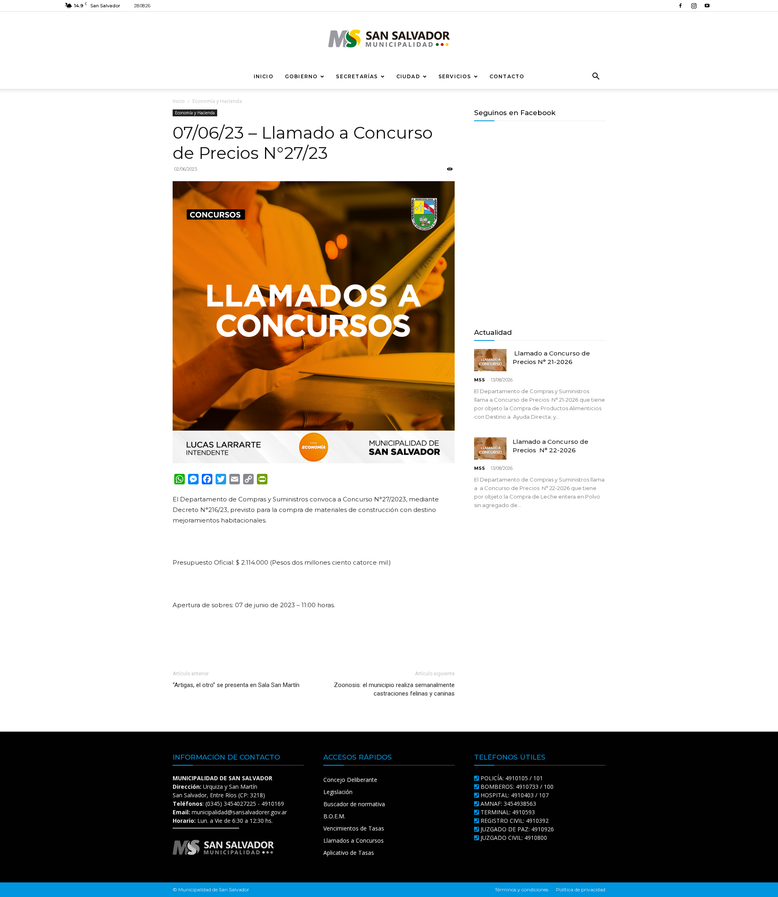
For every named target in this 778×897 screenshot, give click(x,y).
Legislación (338, 792)
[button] (595, 77)
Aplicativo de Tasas (348, 852)
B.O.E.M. (334, 816)
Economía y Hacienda (195, 113)
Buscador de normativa (354, 804)
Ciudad (408, 76)
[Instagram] (694, 5)
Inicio (264, 76)
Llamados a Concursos (353, 840)
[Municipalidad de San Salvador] (389, 38)
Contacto (507, 76)
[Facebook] (680, 5)
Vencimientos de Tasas (353, 828)
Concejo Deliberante (350, 780)
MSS (479, 380)
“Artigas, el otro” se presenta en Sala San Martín (236, 685)
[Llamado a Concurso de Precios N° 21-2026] (490, 360)
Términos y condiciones (521, 889)
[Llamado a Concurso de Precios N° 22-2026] (490, 448)
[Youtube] (707, 5)
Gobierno (301, 76)
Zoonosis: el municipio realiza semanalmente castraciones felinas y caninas (394, 689)
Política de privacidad (580, 889)
